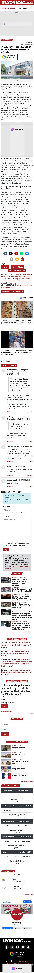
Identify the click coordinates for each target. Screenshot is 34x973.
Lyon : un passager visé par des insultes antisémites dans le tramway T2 (15, 652)
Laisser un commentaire (9, 365)
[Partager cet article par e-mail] (17, 259)
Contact (20, 963)
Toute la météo (26, 894)
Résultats (30, 713)
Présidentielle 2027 (18, 754)
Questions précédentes (6, 711)
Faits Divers (15, 621)
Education (7, 40)
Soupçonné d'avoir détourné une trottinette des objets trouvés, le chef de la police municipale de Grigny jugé (16, 281)
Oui (4, 697)
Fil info (19, 8)
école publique (18, 267)
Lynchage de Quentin (19, 775)
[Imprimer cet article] (11, 259)
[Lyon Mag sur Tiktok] (27, 948)
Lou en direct (15, 587)
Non (4, 700)
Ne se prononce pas (8, 703)
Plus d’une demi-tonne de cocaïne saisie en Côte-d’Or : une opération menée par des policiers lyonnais (21, 626)
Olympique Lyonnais (18, 768)
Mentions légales (23, 961)
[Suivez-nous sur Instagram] (17, 948)
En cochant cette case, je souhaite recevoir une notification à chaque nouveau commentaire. (18, 544)
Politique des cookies (11, 963)
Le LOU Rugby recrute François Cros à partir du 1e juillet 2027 (22, 590)
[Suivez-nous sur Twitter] (11, 948)
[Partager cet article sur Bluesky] (27, 253)
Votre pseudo (7, 506)
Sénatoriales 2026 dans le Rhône (20, 762)
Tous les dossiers (26, 781)
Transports (15, 577)
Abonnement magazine (8, 8)
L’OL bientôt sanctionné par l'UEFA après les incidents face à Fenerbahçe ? (22, 606)
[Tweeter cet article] (11, 253)
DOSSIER (14, 745)
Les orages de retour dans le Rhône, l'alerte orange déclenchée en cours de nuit (21, 598)
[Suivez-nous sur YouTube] (22, 948)
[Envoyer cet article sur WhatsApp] (21, 253)
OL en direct (15, 602)
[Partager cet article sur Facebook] (5, 253)
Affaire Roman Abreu (19, 747)
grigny (5, 267)
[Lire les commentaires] (22, 259)
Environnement (16, 594)
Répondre (10, 412)
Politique (14, 610)
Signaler (31, 412)
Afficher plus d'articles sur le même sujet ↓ (12, 291)
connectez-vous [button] (21, 513)
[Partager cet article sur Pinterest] (16, 253)
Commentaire (7, 516)
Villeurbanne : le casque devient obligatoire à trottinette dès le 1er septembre (20, 582)
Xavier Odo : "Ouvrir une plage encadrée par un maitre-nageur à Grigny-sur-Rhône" (16, 275)
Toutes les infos (26, 632)
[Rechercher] (31, 2)
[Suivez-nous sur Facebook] (17, 915)
